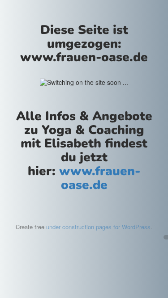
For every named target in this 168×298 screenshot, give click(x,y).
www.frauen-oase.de (99, 178)
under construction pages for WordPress (98, 226)
